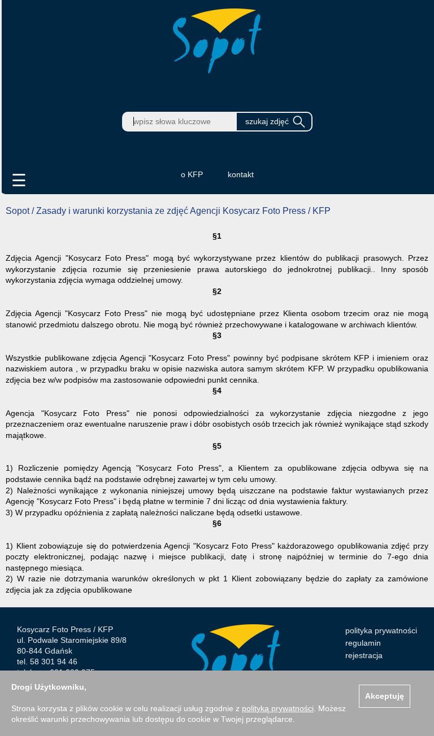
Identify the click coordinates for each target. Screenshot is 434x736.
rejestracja (364, 655)
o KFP (192, 174)
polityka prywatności (381, 630)
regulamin (363, 642)
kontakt (241, 174)
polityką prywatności (278, 708)
